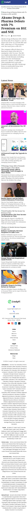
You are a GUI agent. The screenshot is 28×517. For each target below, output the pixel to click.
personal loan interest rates (10, 462)
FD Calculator (13, 370)
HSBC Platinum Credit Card (19, 433)
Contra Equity (9, 506)
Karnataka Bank (14, 491)
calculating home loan (16, 446)
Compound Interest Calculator (11, 376)
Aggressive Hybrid (10, 499)
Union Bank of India (10, 480)
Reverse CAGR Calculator (17, 420)
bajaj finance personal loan (9, 469)
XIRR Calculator (18, 415)
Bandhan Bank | (7, 490)
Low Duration (19, 510)
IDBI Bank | (24, 488)
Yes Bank (3, 482)
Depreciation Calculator (7, 379)
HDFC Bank (8, 478)
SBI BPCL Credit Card (20, 437)
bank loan (21, 460)
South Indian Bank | (10, 488)
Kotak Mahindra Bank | (10, 484)
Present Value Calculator (10, 409)
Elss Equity (6, 504)
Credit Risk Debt (7, 497)
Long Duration (21, 508)
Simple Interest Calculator (17, 374)
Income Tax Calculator (16, 364)
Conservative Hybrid (21, 499)
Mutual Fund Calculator (19, 368)
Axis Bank (8, 477)
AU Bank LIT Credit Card (13, 427)
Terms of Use (14, 346)
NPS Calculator (12, 392)
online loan (14, 460)
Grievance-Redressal (14, 350)
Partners (14, 335)
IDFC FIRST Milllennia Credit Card (13, 435)
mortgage (9, 449)
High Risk (24, 506)
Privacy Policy (14, 348)
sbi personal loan (22, 469)
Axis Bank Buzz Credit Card (14, 438)
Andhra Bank (23, 478)
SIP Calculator (5, 370)
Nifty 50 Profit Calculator (16, 413)
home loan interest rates (17, 442)
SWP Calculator (18, 372)
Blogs (14, 356)
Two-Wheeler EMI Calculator (17, 377)
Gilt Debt (24, 495)
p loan (14, 458)
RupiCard (16, 431)
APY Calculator (17, 389)
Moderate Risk (7, 508)
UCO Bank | (15, 490)
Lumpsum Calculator (7, 372)
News (5, 7)
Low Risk (14, 508)
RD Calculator (22, 370)
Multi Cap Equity (17, 500)
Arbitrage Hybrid (7, 500)
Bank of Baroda (21, 480)
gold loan (19, 466)
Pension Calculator (15, 381)
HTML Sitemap (14, 338)
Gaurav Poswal (16, 35)
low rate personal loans (9, 466)
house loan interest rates (13, 451)
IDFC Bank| (18, 488)
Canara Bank (15, 478)
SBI (3, 480)
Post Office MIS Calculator (15, 383)
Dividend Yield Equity (15, 504)
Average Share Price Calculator (12, 422)
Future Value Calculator (15, 405)
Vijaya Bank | (21, 490)
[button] (26, 2)
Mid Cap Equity (12, 502)
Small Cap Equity (22, 502)
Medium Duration (10, 510)
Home (2, 7)
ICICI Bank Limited (17, 477)
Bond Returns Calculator (19, 407)
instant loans (7, 460)
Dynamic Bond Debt (15, 495)
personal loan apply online (18, 468)
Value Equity (17, 506)
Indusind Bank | (21, 484)
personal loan (17, 456)
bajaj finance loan (8, 471)
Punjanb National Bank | (17, 486)
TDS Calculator (19, 379)
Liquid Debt (16, 497)
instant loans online (20, 464)
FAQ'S (14, 340)
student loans (20, 458)
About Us (14, 333)
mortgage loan (17, 449)
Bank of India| (11, 482)
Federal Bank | (6, 486)
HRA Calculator (17, 366)
